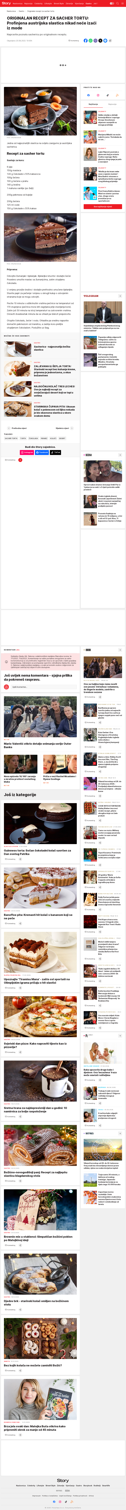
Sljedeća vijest (62, 428)
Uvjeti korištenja (65, 1496)
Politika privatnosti (80, 1496)
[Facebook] (88, 95)
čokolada (33, 438)
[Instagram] (98, 95)
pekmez (44, 438)
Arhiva (91, 1496)
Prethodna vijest (19, 428)
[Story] (6, 3)
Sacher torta (11, 438)
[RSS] (117, 95)
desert (62, 438)
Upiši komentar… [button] (19, 687)
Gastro (21, 11)
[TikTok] (107, 95)
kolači (53, 438)
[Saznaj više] (120, 296)
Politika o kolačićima (50, 1496)
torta (23, 438)
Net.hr (6, 739)
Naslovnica (11, 11)
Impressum (36, 1496)
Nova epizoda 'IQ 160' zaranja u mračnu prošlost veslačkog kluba (20, 779)
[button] (73, 41)
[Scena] (67, 1490)
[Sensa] (59, 1490)
